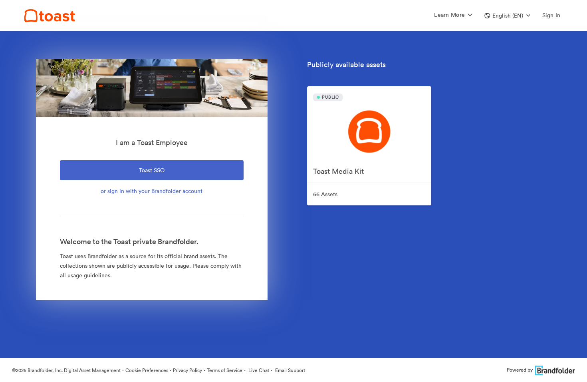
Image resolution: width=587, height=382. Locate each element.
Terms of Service (224, 370)
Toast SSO (152, 170)
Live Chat (258, 370)
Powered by (520, 369)
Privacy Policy (187, 370)
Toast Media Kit (338, 171)
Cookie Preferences (146, 370)
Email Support (289, 370)
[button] (507, 15)
